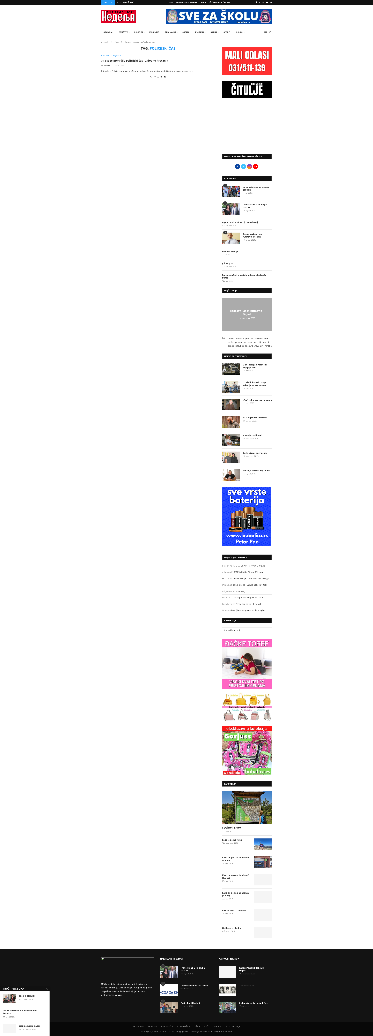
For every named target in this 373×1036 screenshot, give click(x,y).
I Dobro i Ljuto (231, 827)
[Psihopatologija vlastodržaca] (227, 1007)
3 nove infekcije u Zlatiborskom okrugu (250, 578)
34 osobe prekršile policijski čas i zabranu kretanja (134, 60)
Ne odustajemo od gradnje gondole (256, 188)
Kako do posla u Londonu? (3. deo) (235, 859)
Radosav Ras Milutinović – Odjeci (247, 312)
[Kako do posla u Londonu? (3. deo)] (263, 862)
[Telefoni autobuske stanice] (169, 990)
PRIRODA (152, 1026)
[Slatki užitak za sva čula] (231, 457)
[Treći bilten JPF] (9, 998)
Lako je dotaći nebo (232, 839)
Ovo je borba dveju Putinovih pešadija (252, 235)
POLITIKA (138, 32)
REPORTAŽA (167, 1026)
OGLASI (203, 2)
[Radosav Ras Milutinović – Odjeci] (227, 972)
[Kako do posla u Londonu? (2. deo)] (263, 879)
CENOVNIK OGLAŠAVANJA (186, 2)
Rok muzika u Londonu (234, 910)
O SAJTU (170, 2)
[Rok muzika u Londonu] (263, 915)
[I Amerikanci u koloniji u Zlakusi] (231, 209)
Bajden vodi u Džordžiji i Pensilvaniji (240, 222)
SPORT (227, 32)
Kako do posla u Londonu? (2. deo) (235, 876)
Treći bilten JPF (27, 995)
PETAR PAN (138, 1026)
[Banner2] (247, 707)
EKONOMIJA (170, 32)
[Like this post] (151, 76)
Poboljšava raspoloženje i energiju (248, 610)
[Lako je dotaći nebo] (263, 844)
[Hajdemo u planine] (263, 932)
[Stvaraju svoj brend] (231, 440)
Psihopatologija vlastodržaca (253, 1003)
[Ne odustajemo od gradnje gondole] (231, 191)
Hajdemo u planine (231, 928)
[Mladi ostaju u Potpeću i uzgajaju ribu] (231, 369)
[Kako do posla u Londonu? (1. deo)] (263, 897)
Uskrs (225, 578)
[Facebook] (256, 2)
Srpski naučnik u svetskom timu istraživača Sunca (244, 276)
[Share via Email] (165, 76)
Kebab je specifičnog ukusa (256, 470)
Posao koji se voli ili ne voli (248, 604)
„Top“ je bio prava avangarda (257, 400)
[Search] (270, 32)
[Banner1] (247, 664)
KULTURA (199, 32)
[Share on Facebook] (155, 76)
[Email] (271, 2)
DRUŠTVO (123, 32)
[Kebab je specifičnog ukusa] (231, 475)
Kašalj (242, 591)
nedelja (107, 65)
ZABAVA (217, 1026)
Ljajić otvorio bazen (30, 1025)
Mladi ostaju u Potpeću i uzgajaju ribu (255, 366)
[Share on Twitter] (158, 76)
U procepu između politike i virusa (248, 597)
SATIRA (214, 32)
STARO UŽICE (183, 1026)
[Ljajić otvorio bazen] (9, 1028)
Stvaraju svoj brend (252, 435)
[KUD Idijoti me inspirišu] (231, 422)
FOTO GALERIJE (233, 1026)
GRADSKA (107, 32)
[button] (118, 2)
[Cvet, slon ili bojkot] (169, 1007)
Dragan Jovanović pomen (135, 2)
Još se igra (227, 263)
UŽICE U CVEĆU (202, 1026)
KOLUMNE (154, 32)
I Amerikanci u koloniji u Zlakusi (255, 206)
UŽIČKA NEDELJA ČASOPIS (219, 2)
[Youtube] (267, 2)
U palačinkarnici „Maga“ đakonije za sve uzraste (255, 384)
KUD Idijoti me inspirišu (255, 417)
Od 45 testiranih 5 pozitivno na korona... (20, 1012)
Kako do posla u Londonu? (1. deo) (235, 894)
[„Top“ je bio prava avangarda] (231, 404)
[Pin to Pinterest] (161, 76)
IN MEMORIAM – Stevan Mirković (249, 565)
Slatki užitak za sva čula (255, 453)
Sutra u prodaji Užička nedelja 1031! (249, 584)
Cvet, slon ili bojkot (190, 1003)
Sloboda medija (230, 251)
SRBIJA (185, 32)
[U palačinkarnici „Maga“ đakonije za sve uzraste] (231, 387)
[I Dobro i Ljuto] (247, 807)
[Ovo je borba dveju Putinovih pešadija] (231, 238)
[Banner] (247, 750)
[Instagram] (263, 2)
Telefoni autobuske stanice (194, 985)
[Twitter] (260, 2)
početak (104, 42)
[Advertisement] (247, 127)
